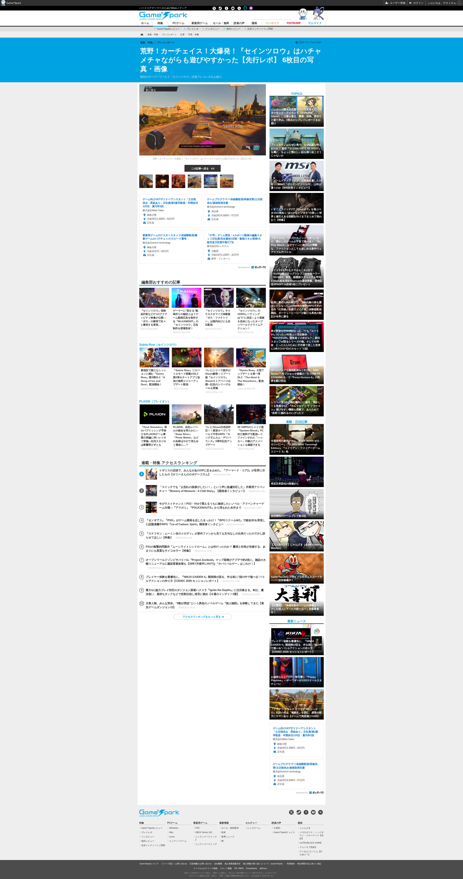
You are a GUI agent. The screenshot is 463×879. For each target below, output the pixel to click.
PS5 (197, 828)
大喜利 (277, 828)
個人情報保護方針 (233, 864)
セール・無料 (221, 23)
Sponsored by (244, 267)
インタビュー (212, 28)
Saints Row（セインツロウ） (158, 344)
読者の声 (239, 23)
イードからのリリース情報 (205, 868)
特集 (160, 23)
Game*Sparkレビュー (168, 28)
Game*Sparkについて (149, 864)
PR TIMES (239, 868)
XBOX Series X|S (203, 832)
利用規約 (291, 864)
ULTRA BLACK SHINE (311, 843)
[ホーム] (141, 34)
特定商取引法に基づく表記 (309, 864)
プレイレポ (192, 28)
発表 (223, 832)
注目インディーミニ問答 (260, 28)
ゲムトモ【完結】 (308, 847)
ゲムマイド (315, 23)
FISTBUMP (294, 23)
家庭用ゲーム (200, 23)
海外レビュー (233, 28)
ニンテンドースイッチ (206, 844)
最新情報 (224, 823)
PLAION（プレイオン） (155, 401)
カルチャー (251, 823)
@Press (263, 868)
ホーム (145, 23)
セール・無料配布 (230, 828)
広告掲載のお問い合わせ (201, 864)
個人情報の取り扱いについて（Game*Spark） (263, 864)
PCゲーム (178, 23)
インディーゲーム (178, 841)
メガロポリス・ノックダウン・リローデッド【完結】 (312, 835)
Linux (172, 836)
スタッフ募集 (226, 868)
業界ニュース (227, 836)
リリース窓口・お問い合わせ (174, 864)
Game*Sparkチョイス (284, 832)
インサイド (272, 23)
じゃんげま (305, 828)
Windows (173, 828)
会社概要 (218, 864)
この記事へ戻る (202, 168)
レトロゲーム (253, 828)
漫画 (254, 23)
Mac (171, 832)
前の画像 (143, 119)
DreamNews (251, 868)
